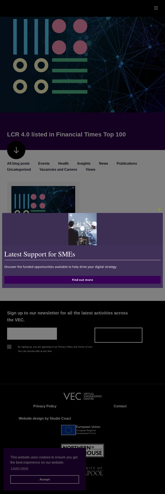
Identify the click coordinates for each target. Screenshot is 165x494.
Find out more (82, 280)
